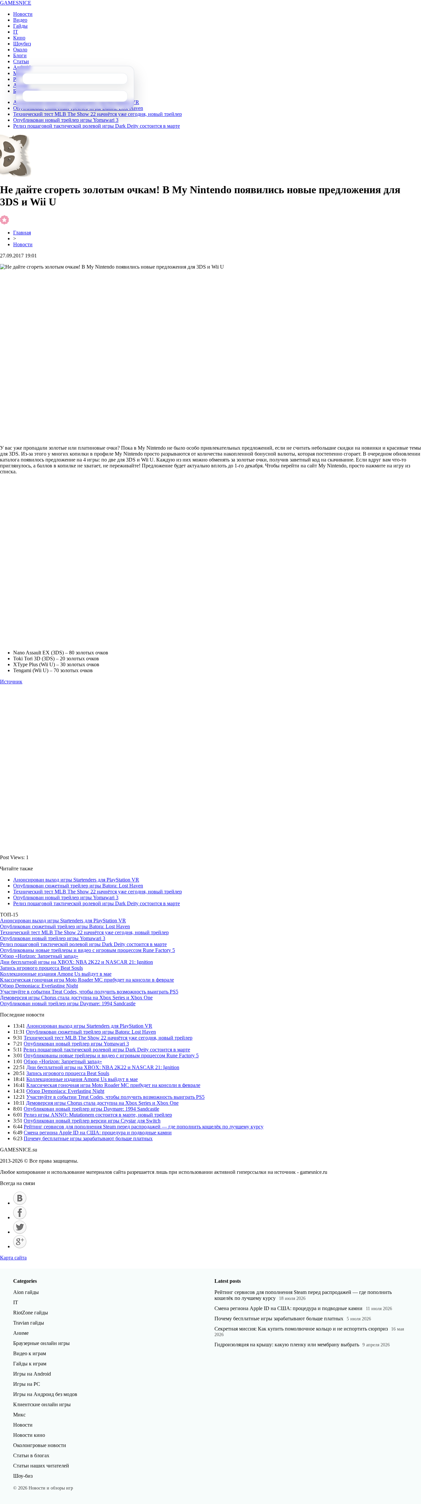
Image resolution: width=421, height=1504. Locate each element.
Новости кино (29, 1435)
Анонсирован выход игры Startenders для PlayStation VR (76, 880)
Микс (19, 1414)
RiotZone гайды (30, 1312)
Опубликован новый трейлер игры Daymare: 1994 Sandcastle (68, 1003)
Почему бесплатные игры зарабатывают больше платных (88, 1138)
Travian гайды (28, 1323)
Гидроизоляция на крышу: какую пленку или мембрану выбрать (286, 1344)
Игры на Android (32, 1374)
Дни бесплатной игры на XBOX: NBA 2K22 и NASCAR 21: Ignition (76, 962)
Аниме (21, 1333)
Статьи (21, 61)
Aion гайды (26, 1292)
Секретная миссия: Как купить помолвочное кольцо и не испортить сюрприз (301, 1329)
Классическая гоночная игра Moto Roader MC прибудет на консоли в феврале (87, 980)
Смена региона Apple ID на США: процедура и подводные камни (98, 1132)
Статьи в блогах (31, 1455)
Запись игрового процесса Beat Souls (41, 968)
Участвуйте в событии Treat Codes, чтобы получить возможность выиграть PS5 (89, 991)
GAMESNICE (15, 3)
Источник (11, 681)
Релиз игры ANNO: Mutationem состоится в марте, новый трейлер (98, 1115)
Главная (22, 232)
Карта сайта (13, 1257)
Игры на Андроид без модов (45, 1394)
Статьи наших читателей (41, 1465)
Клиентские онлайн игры (42, 1404)
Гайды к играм (29, 1363)
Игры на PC (26, 1384)
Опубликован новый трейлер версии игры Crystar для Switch (92, 1120)
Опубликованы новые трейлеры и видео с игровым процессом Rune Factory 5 (87, 950)
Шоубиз (22, 43)
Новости (23, 14)
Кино (19, 37)
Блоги (20, 55)
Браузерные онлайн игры (41, 1343)
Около (20, 49)
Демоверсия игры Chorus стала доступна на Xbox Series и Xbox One (76, 997)
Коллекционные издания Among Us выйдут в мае (55, 974)
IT (15, 32)
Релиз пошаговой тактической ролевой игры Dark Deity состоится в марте (96, 126)
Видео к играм (29, 1353)
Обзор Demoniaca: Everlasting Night (39, 986)
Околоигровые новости (39, 1445)
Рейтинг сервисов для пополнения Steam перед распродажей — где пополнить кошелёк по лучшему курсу (143, 1126)
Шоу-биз (23, 1476)
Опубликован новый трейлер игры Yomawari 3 (65, 120)
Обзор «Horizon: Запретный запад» (39, 956)
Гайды (20, 26)
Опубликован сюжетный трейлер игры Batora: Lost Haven (78, 885)
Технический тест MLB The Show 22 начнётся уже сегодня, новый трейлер (97, 114)
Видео (20, 20)
